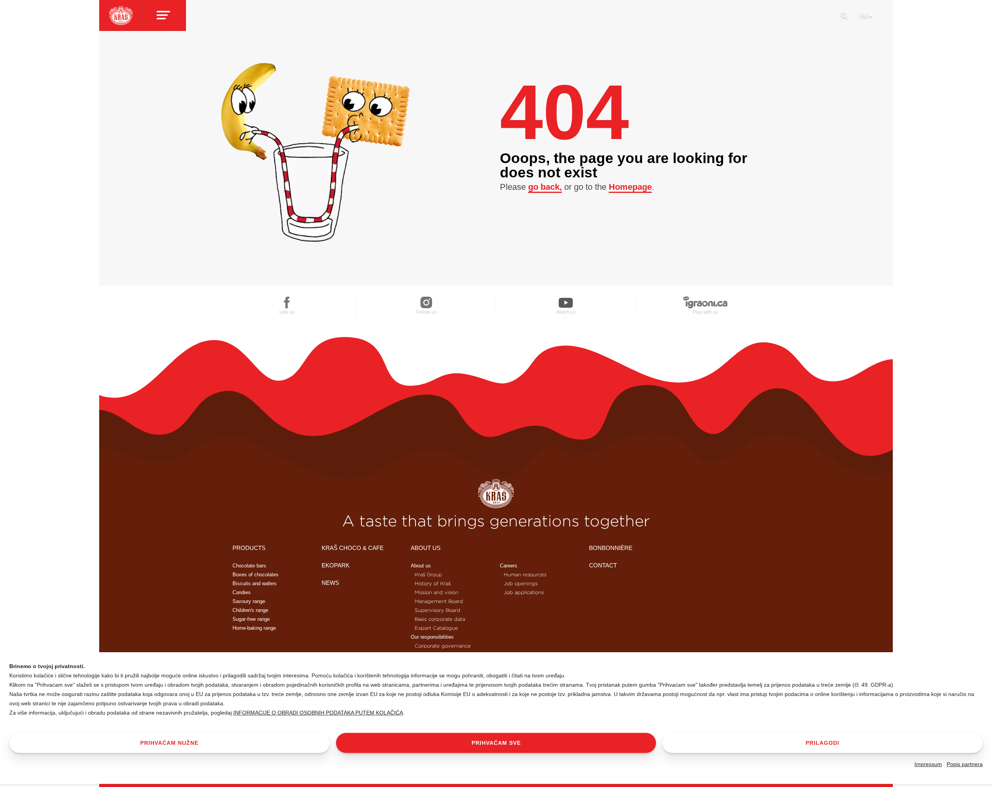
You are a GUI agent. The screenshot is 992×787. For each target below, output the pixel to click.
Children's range (250, 610)
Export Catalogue (436, 628)
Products (248, 548)
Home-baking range (254, 628)
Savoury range (248, 601)
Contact (603, 565)
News (330, 582)
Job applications (524, 592)
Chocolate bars (249, 566)
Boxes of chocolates (255, 574)
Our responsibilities (432, 637)
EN (864, 15)
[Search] (844, 18)
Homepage (630, 187)
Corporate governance (443, 646)
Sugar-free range (251, 619)
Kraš (496, 493)
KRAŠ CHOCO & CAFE (353, 548)
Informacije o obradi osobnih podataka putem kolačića (318, 713)
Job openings (520, 583)
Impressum (928, 764)
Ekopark (336, 565)
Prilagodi (822, 743)
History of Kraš (433, 583)
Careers (508, 566)
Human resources (525, 574)
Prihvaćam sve (496, 743)
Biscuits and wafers (254, 583)
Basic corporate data (440, 619)
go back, (545, 187)
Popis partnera (965, 764)
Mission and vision (436, 592)
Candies (241, 592)
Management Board (439, 601)
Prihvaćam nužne (169, 743)
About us (426, 548)
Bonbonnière (610, 548)
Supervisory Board (437, 610)
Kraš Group (428, 574)
